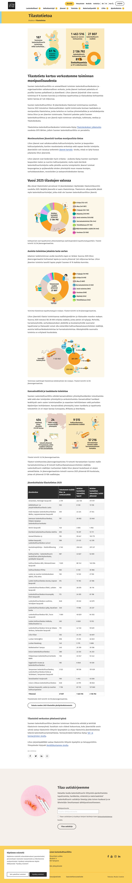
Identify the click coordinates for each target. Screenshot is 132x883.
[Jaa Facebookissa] (30, 756)
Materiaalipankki (89, 8)
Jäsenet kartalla (66, 150)
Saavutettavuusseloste (74, 877)
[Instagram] (115, 857)
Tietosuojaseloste (54, 877)
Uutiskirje (96, 4)
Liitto (103, 8)
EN (103, 4)
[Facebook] (108, 857)
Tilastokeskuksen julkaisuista (89, 127)
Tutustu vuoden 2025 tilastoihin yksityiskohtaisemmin (51, 705)
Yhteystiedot (80, 4)
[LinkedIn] (119, 857)
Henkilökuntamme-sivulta (57, 745)
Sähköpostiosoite (63, 808)
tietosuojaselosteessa (105, 817)
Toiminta (74, 8)
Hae (110, 4)
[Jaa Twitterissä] (35, 756)
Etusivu (31, 20)
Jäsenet (63, 8)
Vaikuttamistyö (49, 8)
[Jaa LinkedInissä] (41, 756)
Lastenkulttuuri (32, 8)
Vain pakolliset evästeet (18, 874)
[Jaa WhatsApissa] (47, 756)
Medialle (89, 4)
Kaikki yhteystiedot (55, 866)
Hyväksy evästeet (38, 874)
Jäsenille (69, 4)
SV (106, 4)
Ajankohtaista (116, 8)
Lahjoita (119, 3)
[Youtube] (112, 857)
